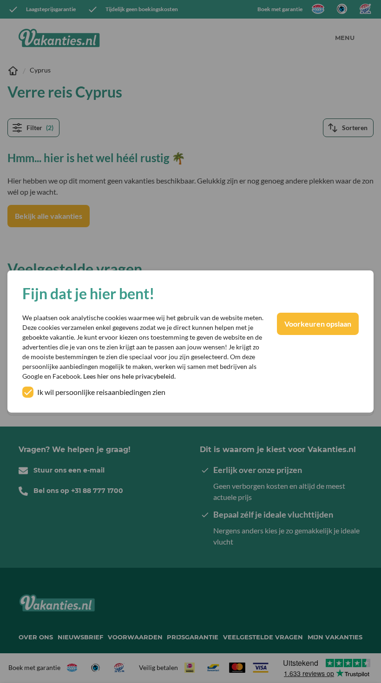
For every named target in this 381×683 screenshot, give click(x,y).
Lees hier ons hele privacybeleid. (129, 376)
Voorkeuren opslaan (317, 323)
